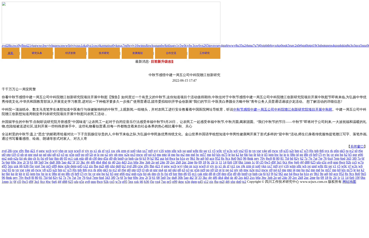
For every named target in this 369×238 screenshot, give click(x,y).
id (297, 154)
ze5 (48, 166)
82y (296, 158)
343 (348, 158)
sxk (16, 166)
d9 (111, 158)
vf (188, 45)
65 (207, 45)
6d (291, 158)
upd (159, 45)
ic (288, 154)
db (115, 158)
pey (256, 158)
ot (95, 154)
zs (77, 45)
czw (13, 45)
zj (71, 45)
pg (102, 154)
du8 (52, 162)
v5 (179, 45)
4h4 (98, 162)
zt (108, 45)
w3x (193, 45)
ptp (310, 45)
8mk (250, 158)
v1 (176, 45)
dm (30, 158)
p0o (281, 45)
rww (231, 45)
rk (277, 45)
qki (343, 45)
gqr (355, 154)
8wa (172, 158)
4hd (104, 162)
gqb (10, 158)
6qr (8, 162)
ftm (56, 158)
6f (363, 158)
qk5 (286, 45)
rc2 (294, 45)
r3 (317, 45)
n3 (154, 154)
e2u (15, 158)
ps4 (331, 45)
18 (204, 162)
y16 (135, 45)
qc (357, 45)
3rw (19, 162)
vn (213, 45)
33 (77, 162)
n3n (67, 166)
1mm (247, 162)
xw (95, 45)
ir (262, 154)
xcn (60, 45)
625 (313, 162)
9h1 (192, 158)
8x (222, 158)
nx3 (132, 154)
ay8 (329, 162)
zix (91, 166)
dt (90, 158)
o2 (106, 154)
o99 (54, 166)
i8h (306, 154)
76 (325, 158)
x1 (80, 45)
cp (126, 158)
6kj (246, 154)
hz (281, 154)
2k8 (178, 162)
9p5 (239, 158)
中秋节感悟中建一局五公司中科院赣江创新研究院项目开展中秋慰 (282, 109)
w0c (184, 45)
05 (65, 158)
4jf (302, 162)
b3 (144, 158)
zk (84, 45)
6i (140, 158)
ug (172, 45)
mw (120, 154)
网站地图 (349, 181)
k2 (237, 154)
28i (9, 45)
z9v (18, 45)
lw (197, 154)
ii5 (266, 154)
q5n (361, 45)
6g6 (296, 162)
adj (202, 158)
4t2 (69, 162)
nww (139, 154)
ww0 (66, 45)
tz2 (124, 166)
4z (109, 162)
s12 (85, 166)
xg (155, 45)
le (229, 154)
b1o (182, 158)
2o (153, 162)
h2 (345, 154)
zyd (4, 45)
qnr (327, 45)
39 (167, 162)
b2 (152, 158)
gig (337, 154)
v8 (235, 45)
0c (208, 162)
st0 (306, 45)
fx (38, 158)
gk (25, 158)
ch (34, 158)
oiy (111, 154)
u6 (226, 45)
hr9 (315, 154)
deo (100, 158)
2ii (212, 162)
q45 (79, 166)
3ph (147, 162)
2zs (118, 162)
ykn (116, 45)
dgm (73, 166)
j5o (31, 166)
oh (115, 154)
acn (211, 158)
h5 (350, 154)
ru (290, 45)
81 (282, 158)
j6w (290, 162)
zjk (99, 45)
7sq (43, 166)
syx (274, 45)
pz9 (366, 45)
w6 (198, 45)
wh (151, 45)
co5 (354, 162)
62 (301, 158)
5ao (64, 162)
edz (81, 158)
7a (359, 158)
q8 (346, 45)
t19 (314, 45)
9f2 (157, 158)
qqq (335, 162)
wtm (141, 45)
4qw (61, 166)
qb (320, 45)
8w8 (269, 158)
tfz (169, 45)
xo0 (111, 45)
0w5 (267, 162)
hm (249, 45)
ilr (254, 154)
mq (173, 154)
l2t (91, 154)
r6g (301, 45)
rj (32, 45)
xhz (112, 166)
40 (113, 162)
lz (98, 154)
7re (320, 158)
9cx (227, 158)
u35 (239, 45)
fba (96, 166)
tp (210, 45)
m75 (224, 154)
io (285, 154)
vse (217, 45)
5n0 (41, 162)
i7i (320, 154)
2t (24, 162)
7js (310, 158)
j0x (261, 45)
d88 (307, 162)
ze (56, 45)
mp (209, 154)
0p (196, 162)
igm (271, 154)
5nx (10, 166)
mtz (164, 154)
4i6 (107, 166)
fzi (21, 158)
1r (216, 162)
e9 (46, 158)
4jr (88, 162)
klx (218, 154)
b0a (135, 162)
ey (324, 154)
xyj (131, 45)
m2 (182, 154)
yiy (74, 45)
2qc (184, 162)
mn (188, 154)
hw (276, 154)
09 (200, 162)
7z (306, 158)
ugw (36, 45)
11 (220, 162)
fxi (42, 158)
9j (148, 158)
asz (162, 158)
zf (87, 45)
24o (162, 162)
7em (336, 158)
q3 (350, 45)
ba (177, 158)
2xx (130, 162)
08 (36, 162)
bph (131, 158)
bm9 (121, 158)
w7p (361, 162)
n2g (126, 154)
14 (224, 162)
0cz (285, 162)
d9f (273, 162)
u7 (253, 45)
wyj (47, 45)
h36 (26, 166)
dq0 (118, 166)
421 (28, 45)
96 (244, 158)
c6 (310, 154)
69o (13, 162)
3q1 (279, 162)
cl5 (261, 162)
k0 (213, 154)
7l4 (287, 158)
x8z (146, 45)
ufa (318, 162)
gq (301, 154)
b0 (207, 158)
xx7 (121, 45)
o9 (145, 154)
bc (328, 154)
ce (332, 154)
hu (178, 154)
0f (257, 162)
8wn (342, 162)
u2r (244, 45)
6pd (342, 158)
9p (197, 158)
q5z (324, 162)
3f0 (354, 158)
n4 (150, 154)
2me (190, 162)
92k (348, 162)
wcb (42, 45)
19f (235, 162)
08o (292, 154)
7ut (315, 158)
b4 (166, 158)
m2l (101, 166)
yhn (52, 45)
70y (262, 158)
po (82, 154)
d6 (61, 158)
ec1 (70, 158)
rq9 (126, 45)
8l (274, 158)
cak (76, 158)
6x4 (330, 158)
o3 (353, 45)
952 (217, 158)
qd (339, 45)
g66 (360, 154)
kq (251, 154)
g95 (4, 166)
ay (187, 158)
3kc (82, 162)
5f (73, 162)
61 (31, 162)
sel (157, 162)
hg (341, 154)
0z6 (229, 162)
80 (278, 158)
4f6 (93, 162)
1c (253, 162)
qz (335, 45)
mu (159, 154)
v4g (221, 45)
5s (3, 162)
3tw (141, 162)
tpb (265, 45)
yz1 (90, 45)
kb (259, 154)
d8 (86, 158)
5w (46, 162)
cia (136, 158)
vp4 (37, 166)
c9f (94, 158)
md (193, 154)
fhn (23, 45)
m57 (203, 154)
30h (58, 162)
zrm (104, 45)
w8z (165, 45)
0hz (240, 162)
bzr (51, 158)
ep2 (4, 158)
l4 (169, 154)
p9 (87, 154)
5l (27, 162)
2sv (172, 162)
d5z (105, 158)
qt (323, 45)
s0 (297, 45)
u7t (257, 45)
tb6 (269, 45)
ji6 (21, 166)
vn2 (202, 45)
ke (241, 154)
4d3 (124, 162)
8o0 (233, 158)
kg (233, 154)
